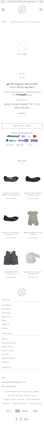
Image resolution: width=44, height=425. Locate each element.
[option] (22, 48)
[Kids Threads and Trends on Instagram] (21, 420)
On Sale (5, 328)
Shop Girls (6, 313)
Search (5, 339)
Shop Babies (6, 305)
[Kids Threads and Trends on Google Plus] (26, 420)
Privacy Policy (8, 347)
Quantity (22, 113)
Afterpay (5, 362)
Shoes (4, 320)
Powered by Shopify (20, 403)
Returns (5, 354)
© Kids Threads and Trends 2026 (18, 391)
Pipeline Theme (36, 403)
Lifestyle (5, 324)
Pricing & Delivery (9, 343)
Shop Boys (6, 309)
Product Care (7, 350)
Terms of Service (9, 358)
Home (4, 22)
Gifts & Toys (7, 317)
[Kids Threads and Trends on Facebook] (16, 420)
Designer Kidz (22, 100)
